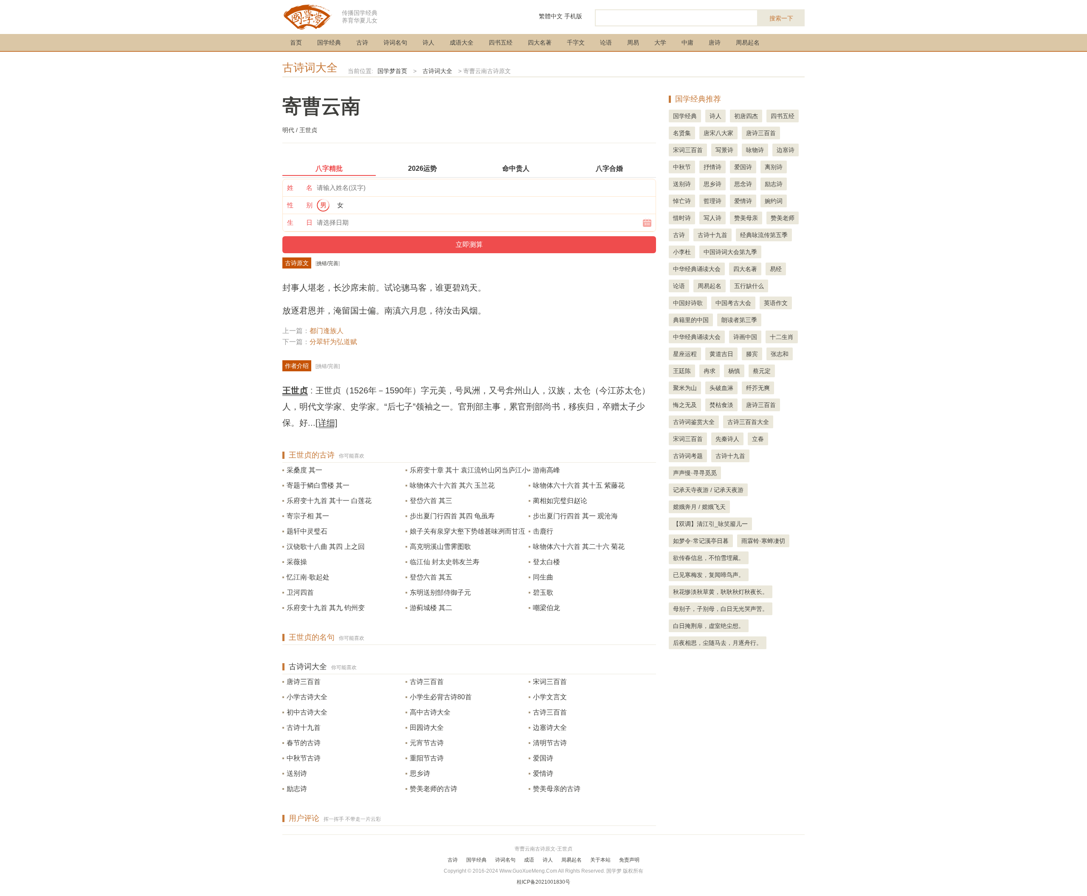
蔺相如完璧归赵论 (560, 500)
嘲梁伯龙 (546, 607)
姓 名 (300, 187)
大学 (660, 42)
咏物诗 (755, 150)
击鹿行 (543, 531)
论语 (606, 42)
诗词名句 (395, 42)
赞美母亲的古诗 (556, 788)
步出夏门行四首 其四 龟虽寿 (452, 516)
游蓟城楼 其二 (431, 607)
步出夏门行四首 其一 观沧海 (575, 516)
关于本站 (600, 860)
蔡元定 (762, 370)
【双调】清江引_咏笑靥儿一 (710, 523)
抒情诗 (712, 167)
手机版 (573, 16)
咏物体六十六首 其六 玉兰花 (452, 485)
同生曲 (543, 577)
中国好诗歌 (688, 303)
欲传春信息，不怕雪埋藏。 (708, 557)
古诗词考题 (688, 455)
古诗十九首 (304, 727)
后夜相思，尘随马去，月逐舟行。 (717, 642)
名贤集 (682, 133)
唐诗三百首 (304, 681)
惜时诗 (682, 218)
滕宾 (752, 353)
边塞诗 (785, 150)
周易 (633, 42)
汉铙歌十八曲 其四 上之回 (326, 546)
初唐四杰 (746, 116)
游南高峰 (546, 470)
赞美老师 (782, 218)
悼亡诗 (682, 201)
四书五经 (501, 42)
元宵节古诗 (427, 742)
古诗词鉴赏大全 (694, 421)
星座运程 (685, 353)
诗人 (428, 42)
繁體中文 (551, 16)
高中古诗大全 (430, 712)
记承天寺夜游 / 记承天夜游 (708, 489)
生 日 (300, 222)
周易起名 (748, 42)
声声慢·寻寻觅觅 (695, 472)
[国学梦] (307, 16)
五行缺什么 (749, 286)
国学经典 (329, 42)
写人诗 (712, 218)
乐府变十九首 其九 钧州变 (326, 607)
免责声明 (629, 860)
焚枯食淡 (721, 404)
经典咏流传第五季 (764, 235)
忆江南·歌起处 (308, 577)
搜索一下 (781, 18)
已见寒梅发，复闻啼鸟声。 (708, 574)
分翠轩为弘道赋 (333, 341)
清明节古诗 (550, 742)
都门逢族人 (327, 330)
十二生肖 (782, 337)
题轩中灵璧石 (307, 531)
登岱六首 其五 (431, 577)
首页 (296, 42)
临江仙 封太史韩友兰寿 (444, 561)
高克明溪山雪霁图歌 (440, 546)
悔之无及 (685, 404)
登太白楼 (546, 561)
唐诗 (715, 42)
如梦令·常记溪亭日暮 (701, 540)
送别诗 (297, 773)
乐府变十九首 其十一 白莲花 (329, 500)
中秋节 (682, 167)
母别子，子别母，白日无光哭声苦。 (720, 608)
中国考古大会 (733, 303)
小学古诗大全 (307, 697)
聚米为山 (685, 387)
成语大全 (461, 42)
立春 (758, 438)
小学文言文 (550, 697)
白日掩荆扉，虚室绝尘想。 (708, 625)
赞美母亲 (746, 218)
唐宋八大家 (718, 133)
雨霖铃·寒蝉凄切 (763, 540)
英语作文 (776, 303)
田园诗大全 (427, 727)
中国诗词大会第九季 (730, 252)
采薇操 (297, 561)
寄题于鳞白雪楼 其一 (318, 485)
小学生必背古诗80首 (441, 697)
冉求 (709, 370)
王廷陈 (682, 370)
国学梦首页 (392, 71)
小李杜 (682, 252)
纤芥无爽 (758, 387)
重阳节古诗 (427, 758)
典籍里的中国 (691, 320)
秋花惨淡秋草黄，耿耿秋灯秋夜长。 (720, 591)
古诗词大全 (310, 67)
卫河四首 (300, 592)
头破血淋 (721, 387)
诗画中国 (745, 337)
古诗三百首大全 (748, 421)
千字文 (576, 42)
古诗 (362, 42)
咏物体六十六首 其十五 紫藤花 (579, 485)
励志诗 (297, 788)
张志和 (779, 353)
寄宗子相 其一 (308, 516)
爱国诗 (543, 758)
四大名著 (540, 42)
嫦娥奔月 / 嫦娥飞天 (699, 506)
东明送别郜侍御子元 (440, 592)
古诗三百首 (427, 681)
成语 (529, 860)
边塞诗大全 (550, 727)
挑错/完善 (327, 263)
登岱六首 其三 (431, 500)
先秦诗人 (727, 438)
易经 (776, 269)
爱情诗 (543, 773)
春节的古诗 (304, 742)
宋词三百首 (550, 681)
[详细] (326, 422)
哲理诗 (712, 201)
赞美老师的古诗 (433, 788)
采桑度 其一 (304, 470)
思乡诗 (420, 773)
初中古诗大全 (307, 712)
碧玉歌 (543, 592)
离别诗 (774, 167)
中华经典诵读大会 (697, 269)
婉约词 (774, 201)
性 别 (300, 205)
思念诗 (743, 184)
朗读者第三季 (739, 320)
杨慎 (734, 370)
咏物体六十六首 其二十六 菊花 (579, 546)
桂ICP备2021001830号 (543, 882)
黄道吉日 (721, 353)
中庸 (687, 42)
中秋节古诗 (304, 758)
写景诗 (724, 150)
